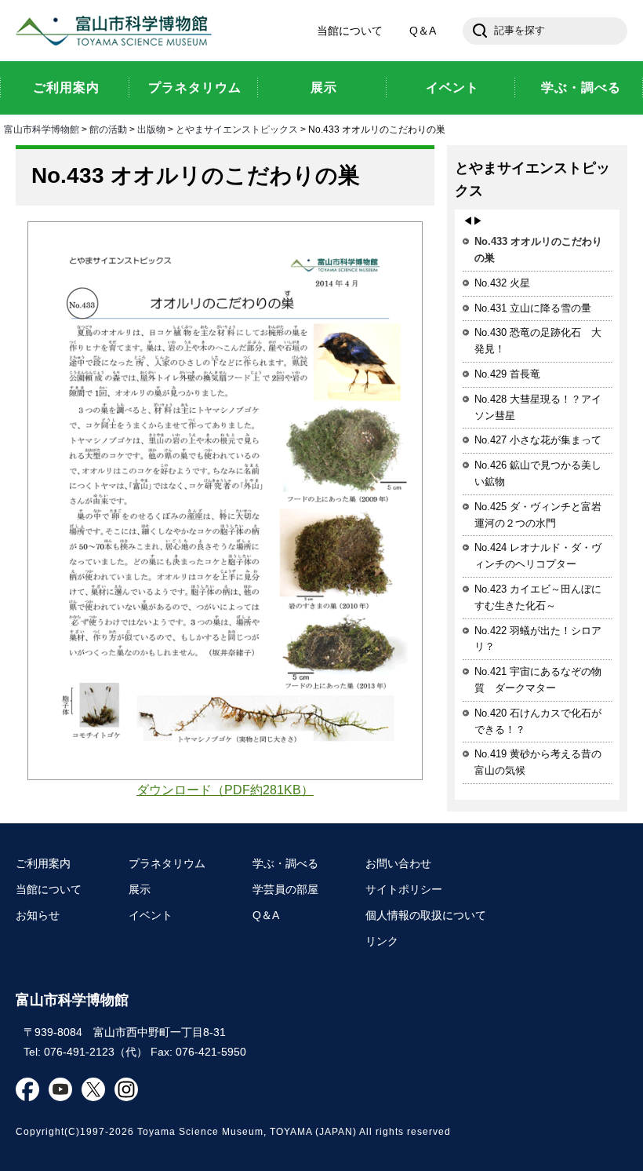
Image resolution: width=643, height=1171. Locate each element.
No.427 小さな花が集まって (537, 440)
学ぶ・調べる (285, 863)
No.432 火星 (502, 283)
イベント (151, 915)
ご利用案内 (43, 863)
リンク (381, 941)
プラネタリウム (167, 863)
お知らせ (38, 915)
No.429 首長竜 (507, 374)
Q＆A (422, 30)
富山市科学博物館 (118, 31)
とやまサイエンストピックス (237, 129)
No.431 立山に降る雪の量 (532, 308)
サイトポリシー (403, 889)
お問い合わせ (398, 863)
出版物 (151, 129)
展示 (140, 889)
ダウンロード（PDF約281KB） (225, 790)
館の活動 (108, 129)
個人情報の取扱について (425, 915)
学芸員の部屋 (285, 889)
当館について (350, 30)
